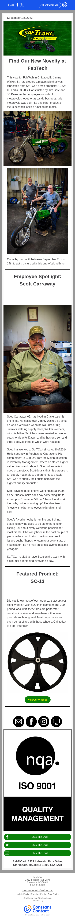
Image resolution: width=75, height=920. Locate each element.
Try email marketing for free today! (37, 915)
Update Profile (22, 894)
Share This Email (40, 837)
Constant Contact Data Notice (45, 894)
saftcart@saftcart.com (41, 898)
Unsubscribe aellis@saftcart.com (37, 890)
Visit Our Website (37, 699)
